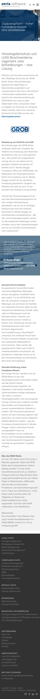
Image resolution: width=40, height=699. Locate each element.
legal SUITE (8, 538)
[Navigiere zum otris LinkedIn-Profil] (33, 694)
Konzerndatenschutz (11, 588)
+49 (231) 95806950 (11, 656)
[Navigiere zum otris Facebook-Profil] (29, 694)
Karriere (5, 640)
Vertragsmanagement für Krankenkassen (20, 614)
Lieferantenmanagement (12, 563)
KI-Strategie (7, 637)
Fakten (20, 688)
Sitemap (13, 688)
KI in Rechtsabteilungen (12, 620)
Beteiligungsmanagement (13, 544)
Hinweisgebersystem (11, 116)
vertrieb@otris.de (9, 659)
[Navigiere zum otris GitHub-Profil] (25, 694)
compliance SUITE (11, 560)
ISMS (4, 572)
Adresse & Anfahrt (10, 665)
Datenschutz (31, 690)
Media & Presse (9, 643)
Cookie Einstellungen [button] (9, 690)
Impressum (22, 690)
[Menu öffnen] (37, 4)
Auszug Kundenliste (10, 604)
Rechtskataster (8, 575)
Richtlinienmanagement (12, 566)
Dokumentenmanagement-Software (17, 675)
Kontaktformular (9, 662)
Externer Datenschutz (11, 591)
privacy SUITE (9, 585)
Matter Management (11, 547)
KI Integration (7, 678)
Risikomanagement (10, 569)
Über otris (6, 634)
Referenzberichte (9, 601)
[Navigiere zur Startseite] (14, 4)
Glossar (5, 646)
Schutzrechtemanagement (13, 550)
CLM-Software (8, 553)
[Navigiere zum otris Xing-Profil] (36, 694)
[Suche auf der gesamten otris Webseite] (30, 4)
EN (34, 5)
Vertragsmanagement (11, 541)
